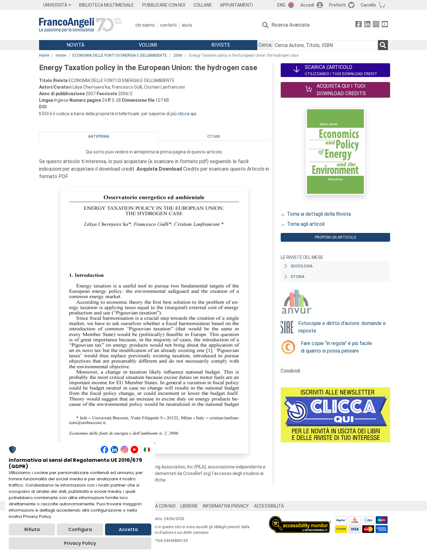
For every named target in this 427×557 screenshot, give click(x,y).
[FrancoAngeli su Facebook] (358, 25)
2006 (177, 55)
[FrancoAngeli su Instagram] (376, 25)
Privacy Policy (80, 543)
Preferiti (337, 5)
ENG (281, 5)
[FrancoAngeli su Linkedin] (367, 25)
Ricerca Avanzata (290, 25)
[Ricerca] (383, 45)
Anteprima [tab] (98, 136)
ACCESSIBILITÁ (269, 505)
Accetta (128, 529)
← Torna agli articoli (302, 224)
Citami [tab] (213, 136)
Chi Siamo (145, 25)
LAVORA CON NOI (158, 505)
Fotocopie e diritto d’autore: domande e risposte (342, 327)
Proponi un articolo (335, 237)
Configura (80, 529)
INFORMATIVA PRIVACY (226, 505)
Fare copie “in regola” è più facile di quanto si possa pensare (336, 347)
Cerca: (265, 45)
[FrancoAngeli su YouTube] (385, 25)
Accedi (307, 5)
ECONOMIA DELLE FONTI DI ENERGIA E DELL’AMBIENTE (120, 55)
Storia (297, 277)
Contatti (168, 25)
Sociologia (302, 266)
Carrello (368, 5)
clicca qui (187, 113)
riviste (61, 55)
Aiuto (187, 25)
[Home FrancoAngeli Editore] (80, 25)
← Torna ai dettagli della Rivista (316, 214)
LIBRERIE (189, 505)
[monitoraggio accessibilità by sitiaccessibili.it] (300, 520)
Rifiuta (32, 529)
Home (44, 55)
